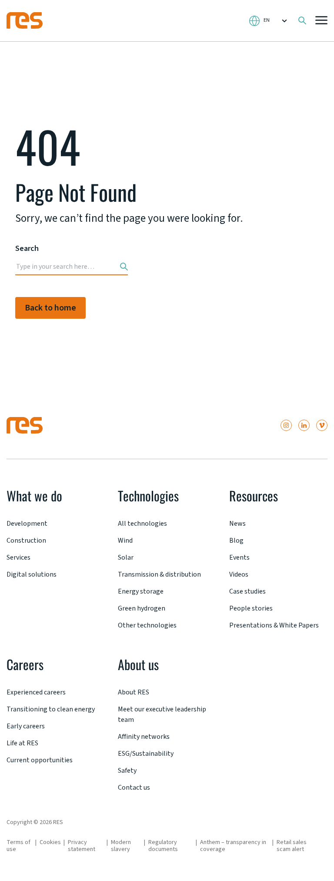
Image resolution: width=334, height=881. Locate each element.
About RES (133, 692)
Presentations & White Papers (274, 625)
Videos (238, 574)
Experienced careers (36, 692)
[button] (321, 21)
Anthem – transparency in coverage (233, 846)
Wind (125, 540)
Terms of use (18, 846)
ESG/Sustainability (146, 753)
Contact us (134, 787)
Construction (26, 540)
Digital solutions (32, 574)
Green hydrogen (141, 608)
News (237, 523)
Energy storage (141, 591)
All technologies (142, 523)
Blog (236, 540)
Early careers (26, 726)
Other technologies (147, 625)
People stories (251, 608)
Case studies (247, 591)
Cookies (50, 842)
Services (18, 557)
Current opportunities (40, 760)
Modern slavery (121, 846)
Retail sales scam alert (292, 846)
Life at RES (22, 743)
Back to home (50, 308)
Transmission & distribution (159, 574)
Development (27, 523)
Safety (127, 770)
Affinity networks (144, 736)
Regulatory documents (163, 846)
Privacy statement (81, 846)
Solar (126, 557)
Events (239, 557)
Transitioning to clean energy (51, 709)
